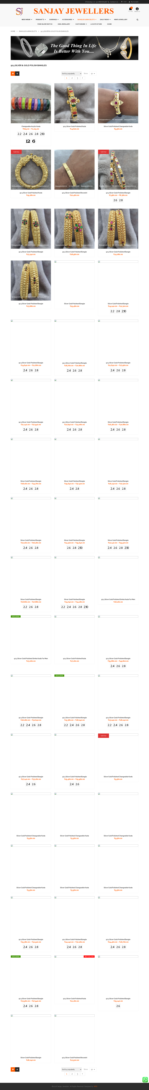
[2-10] (42, 134)
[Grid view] (13, 73)
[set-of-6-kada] (33, 141)
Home (13, 31)
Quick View (31, 99)
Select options (26, 134)
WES (95, 1086)
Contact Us (114, 2)
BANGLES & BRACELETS (28, 31)
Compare (40, 134)
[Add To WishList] (35, 134)
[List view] (17, 73)
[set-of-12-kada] (28, 141)
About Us (137, 11)
